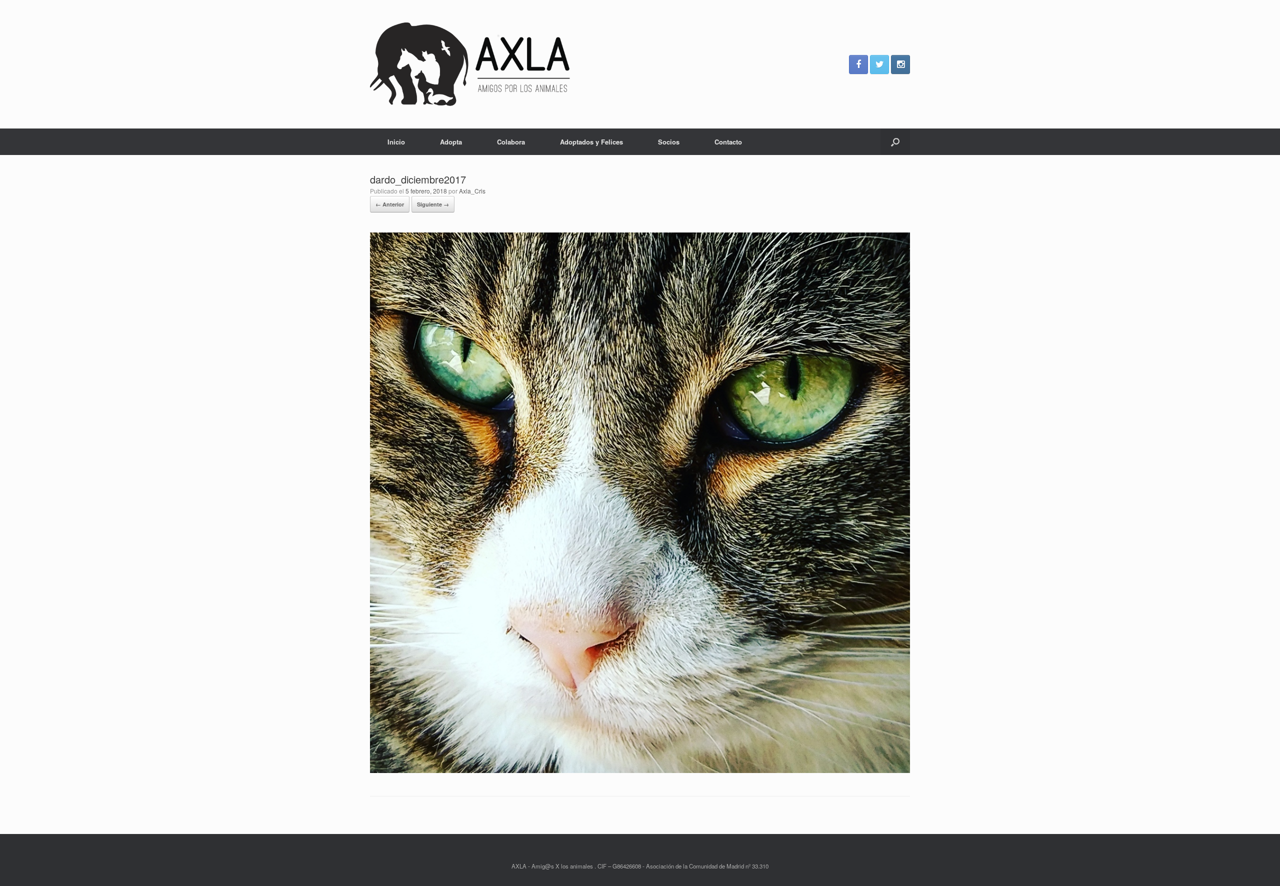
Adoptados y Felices (591, 141)
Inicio (396, 141)
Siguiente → (433, 204)
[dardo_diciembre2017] (640, 770)
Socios (669, 141)
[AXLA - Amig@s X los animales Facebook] (858, 64)
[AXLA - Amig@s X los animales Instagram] (900, 64)
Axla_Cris (472, 190)
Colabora (511, 141)
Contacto (728, 141)
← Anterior (390, 204)
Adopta (451, 141)
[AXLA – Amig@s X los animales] (470, 64)
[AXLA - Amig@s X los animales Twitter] (879, 64)
